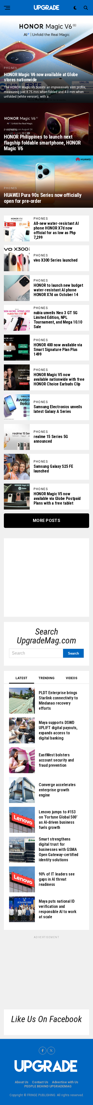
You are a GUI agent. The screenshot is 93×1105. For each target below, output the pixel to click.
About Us (21, 1082)
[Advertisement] (48, 575)
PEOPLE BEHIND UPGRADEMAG (48, 1086)
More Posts (46, 520)
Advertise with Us (65, 1082)
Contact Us (40, 1082)
